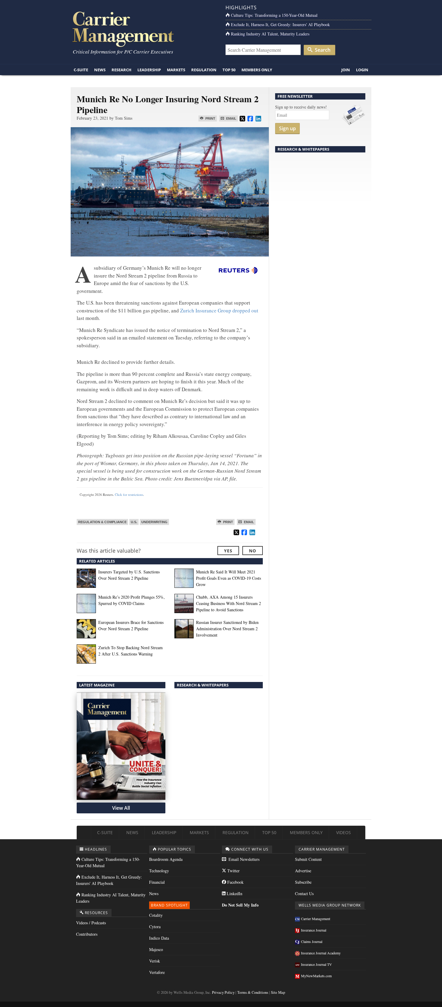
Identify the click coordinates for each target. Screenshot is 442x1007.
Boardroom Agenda (166, 859)
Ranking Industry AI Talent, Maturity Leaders (270, 34)
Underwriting (154, 522)
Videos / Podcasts (91, 923)
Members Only (256, 69)
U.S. (134, 522)
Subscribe (303, 882)
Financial (157, 882)
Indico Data (159, 938)
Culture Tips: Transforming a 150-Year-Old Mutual (274, 15)
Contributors (86, 934)
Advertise (303, 870)
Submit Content (308, 859)
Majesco (156, 949)
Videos (343, 832)
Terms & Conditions (252, 992)
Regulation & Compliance (102, 522)
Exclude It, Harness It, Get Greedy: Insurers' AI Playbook (280, 24)
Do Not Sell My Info (240, 905)
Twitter (233, 870)
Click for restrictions (129, 494)
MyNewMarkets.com (316, 975)
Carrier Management (315, 918)
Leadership (149, 69)
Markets (176, 69)
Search (322, 50)
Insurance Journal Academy (321, 952)
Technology (159, 870)
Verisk (154, 961)
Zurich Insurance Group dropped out (219, 310)
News (100, 69)
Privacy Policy (223, 992)
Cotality (156, 915)
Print (209, 118)
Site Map (278, 992)
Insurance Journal (313, 930)
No (252, 551)
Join (345, 69)
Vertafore (157, 972)
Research (121, 69)
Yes (228, 551)
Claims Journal (311, 941)
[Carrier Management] (143, 29)
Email (230, 118)
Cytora (155, 926)
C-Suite (81, 69)
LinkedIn (234, 893)
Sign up (287, 128)
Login (362, 69)
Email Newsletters (243, 859)
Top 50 (229, 69)
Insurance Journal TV (316, 964)
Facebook (235, 882)
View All (121, 808)
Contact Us (304, 893)
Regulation (203, 69)
